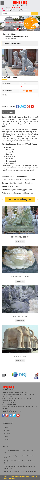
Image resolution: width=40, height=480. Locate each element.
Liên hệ (6, 440)
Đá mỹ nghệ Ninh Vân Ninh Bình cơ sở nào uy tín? (19, 462)
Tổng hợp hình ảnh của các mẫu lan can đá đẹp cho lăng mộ (19, 467)
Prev (3, 375)
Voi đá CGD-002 (20, 356)
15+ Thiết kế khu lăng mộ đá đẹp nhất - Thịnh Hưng (19, 452)
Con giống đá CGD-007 (20, 237)
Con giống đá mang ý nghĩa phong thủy (17, 36)
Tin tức (6, 436)
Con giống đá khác (10, 38)
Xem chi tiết (20, 241)
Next (36, 375)
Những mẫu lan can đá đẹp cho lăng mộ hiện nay (20, 471)
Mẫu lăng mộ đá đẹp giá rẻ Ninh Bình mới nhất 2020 (19, 457)
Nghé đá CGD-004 (20, 316)
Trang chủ (6, 34)
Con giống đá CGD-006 (20, 277)
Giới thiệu (7, 430)
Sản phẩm (14, 34)
